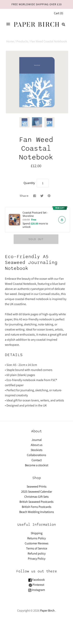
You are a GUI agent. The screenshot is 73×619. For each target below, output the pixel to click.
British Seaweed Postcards (36, 502)
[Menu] (8, 24)
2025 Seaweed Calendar (36, 491)
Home (10, 41)
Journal (37, 440)
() (58, 13)
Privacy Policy (36, 558)
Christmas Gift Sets (36, 497)
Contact (37, 460)
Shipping (36, 533)
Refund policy (37, 553)
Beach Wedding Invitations (36, 512)
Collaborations (36, 455)
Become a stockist (36, 465)
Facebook (38, 580)
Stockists (36, 450)
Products (22, 41)
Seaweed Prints (37, 486)
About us (36, 445)
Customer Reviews (36, 543)
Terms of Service (36, 548)
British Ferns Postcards (36, 507)
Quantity (29, 183)
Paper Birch (47, 610)
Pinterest (38, 585)
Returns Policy (36, 538)
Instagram (38, 590)
